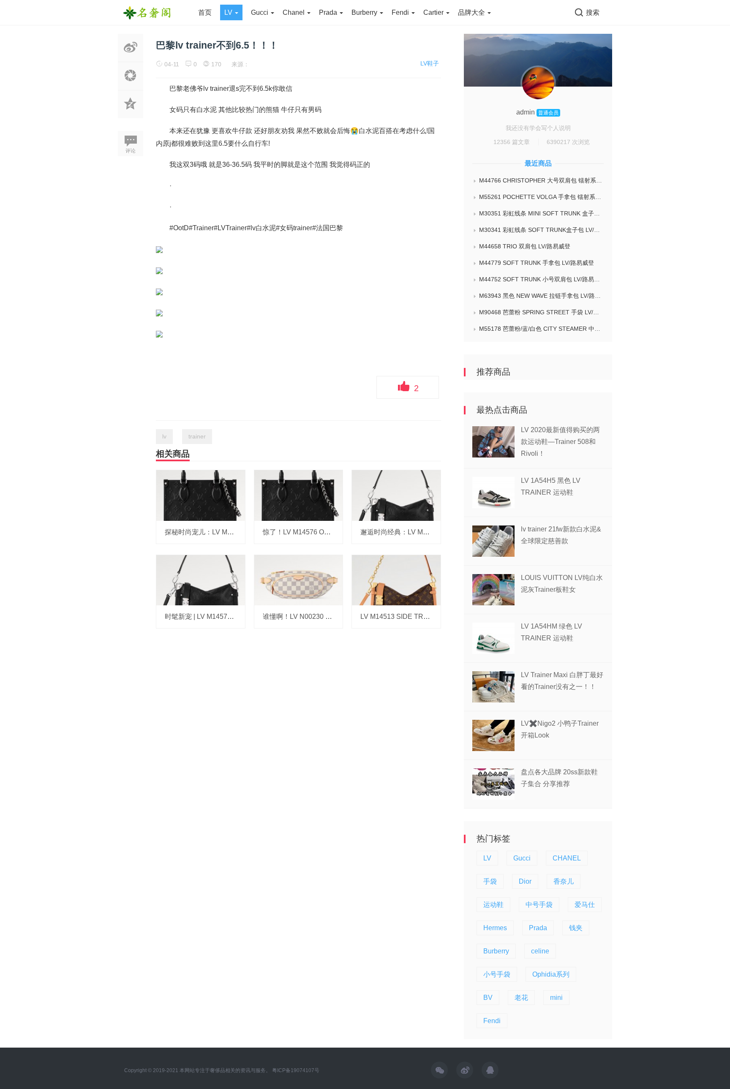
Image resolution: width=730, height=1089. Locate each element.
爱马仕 (585, 904)
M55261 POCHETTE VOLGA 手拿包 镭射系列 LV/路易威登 (541, 196)
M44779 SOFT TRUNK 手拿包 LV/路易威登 (536, 262)
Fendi (401, 12)
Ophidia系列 (550, 974)
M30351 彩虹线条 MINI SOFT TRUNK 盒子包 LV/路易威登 (541, 213)
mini (556, 997)
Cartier (434, 12)
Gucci (260, 12)
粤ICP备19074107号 (295, 1070)
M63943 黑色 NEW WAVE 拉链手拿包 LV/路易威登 (541, 295)
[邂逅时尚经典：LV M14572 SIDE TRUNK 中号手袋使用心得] (396, 495)
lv (164, 436)
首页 (205, 12)
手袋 (490, 881)
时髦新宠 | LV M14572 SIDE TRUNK (220, 616)
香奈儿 (563, 881)
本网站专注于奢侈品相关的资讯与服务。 (225, 1070)
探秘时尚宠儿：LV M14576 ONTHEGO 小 (228, 532)
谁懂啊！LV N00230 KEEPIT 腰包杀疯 (321, 616)
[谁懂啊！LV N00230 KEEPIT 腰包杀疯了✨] (298, 579)
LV (229, 12)
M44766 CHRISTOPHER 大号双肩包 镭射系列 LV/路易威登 (541, 180)
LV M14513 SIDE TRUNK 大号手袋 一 (417, 616)
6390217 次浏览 (568, 142)
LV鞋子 (429, 63)
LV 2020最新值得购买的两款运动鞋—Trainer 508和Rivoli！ (560, 441)
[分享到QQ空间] (130, 113)
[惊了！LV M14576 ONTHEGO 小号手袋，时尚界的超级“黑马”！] (298, 495)
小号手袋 (496, 974)
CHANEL (567, 858)
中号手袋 (539, 904)
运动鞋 (493, 904)
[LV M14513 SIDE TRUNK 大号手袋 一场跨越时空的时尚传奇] (396, 579)
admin (526, 112)
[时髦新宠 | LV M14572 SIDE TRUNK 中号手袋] (200, 579)
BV (488, 997)
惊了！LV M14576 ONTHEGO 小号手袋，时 (329, 532)
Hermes (495, 927)
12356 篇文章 (511, 142)
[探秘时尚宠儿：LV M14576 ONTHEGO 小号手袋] (200, 495)
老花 (521, 997)
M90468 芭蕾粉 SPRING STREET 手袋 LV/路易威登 (541, 312)
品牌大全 (472, 12)
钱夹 (576, 927)
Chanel (294, 12)
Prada (329, 12)
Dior (525, 881)
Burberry (365, 12)
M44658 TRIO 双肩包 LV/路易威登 (524, 246)
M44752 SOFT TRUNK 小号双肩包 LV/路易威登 (541, 279)
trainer (197, 436)
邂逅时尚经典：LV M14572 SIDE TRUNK (422, 532)
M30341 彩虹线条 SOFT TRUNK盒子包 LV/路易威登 (541, 229)
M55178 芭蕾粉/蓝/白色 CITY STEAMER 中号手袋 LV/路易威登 (541, 328)
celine (540, 951)
